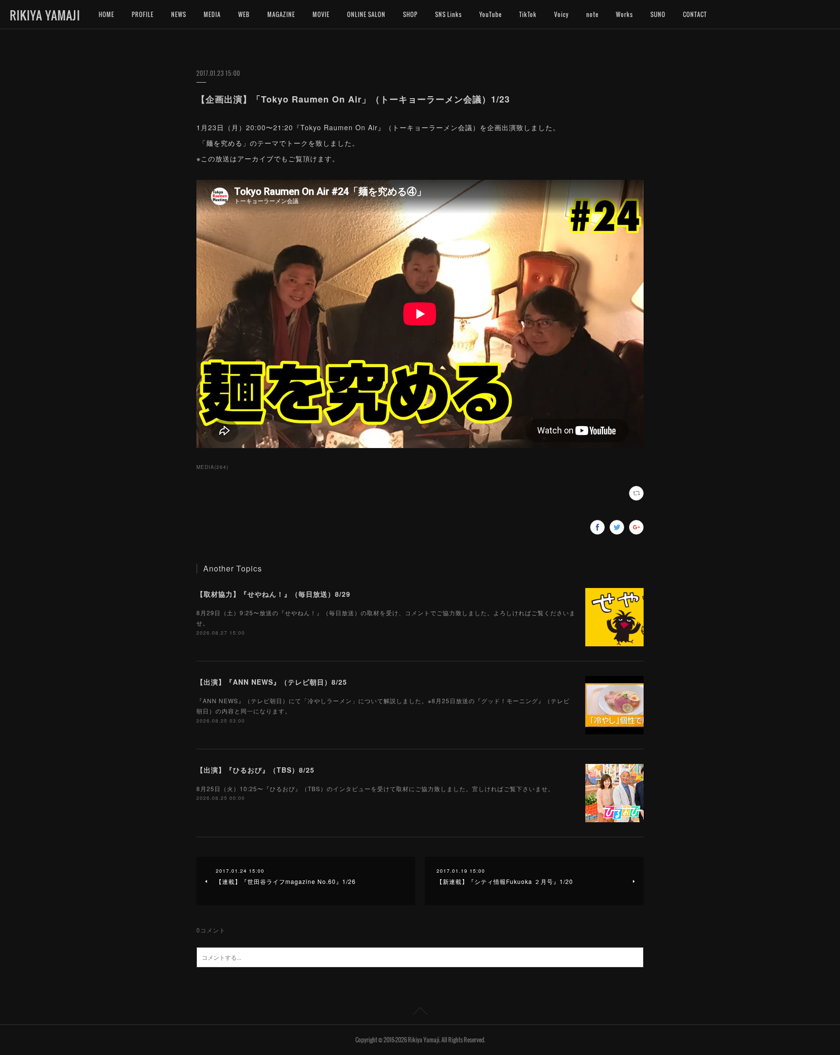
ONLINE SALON (366, 14)
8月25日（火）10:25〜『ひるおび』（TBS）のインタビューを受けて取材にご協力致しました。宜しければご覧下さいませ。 (375, 788)
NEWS (178, 14)
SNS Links (448, 14)
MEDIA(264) (212, 467)
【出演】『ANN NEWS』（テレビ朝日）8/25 (271, 682)
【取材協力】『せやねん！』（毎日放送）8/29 (273, 594)
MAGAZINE (281, 14)
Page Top (420, 1012)
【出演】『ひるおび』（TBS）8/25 (255, 770)
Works (624, 14)
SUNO (657, 14)
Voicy (561, 14)
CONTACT (695, 14)
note (592, 14)
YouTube (490, 14)
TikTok (528, 14)
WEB (244, 14)
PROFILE (143, 14)
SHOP (410, 14)
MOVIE (321, 14)
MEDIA (212, 14)
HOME (106, 14)
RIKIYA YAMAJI (45, 15)
